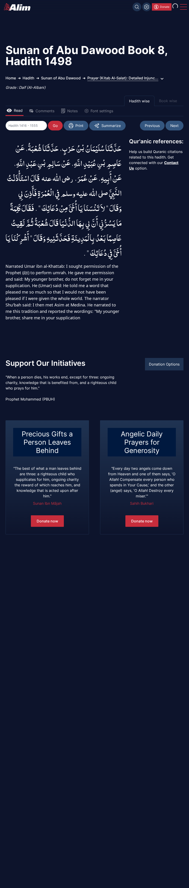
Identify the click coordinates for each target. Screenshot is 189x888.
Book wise (168, 100)
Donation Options (164, 364)
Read (18, 110)
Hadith (28, 78)
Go (55, 125)
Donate (164, 7)
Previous (152, 125)
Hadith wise (139, 101)
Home (11, 78)
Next (174, 125)
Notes (72, 111)
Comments (44, 111)
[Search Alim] (137, 7)
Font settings (102, 111)
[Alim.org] (18, 7)
